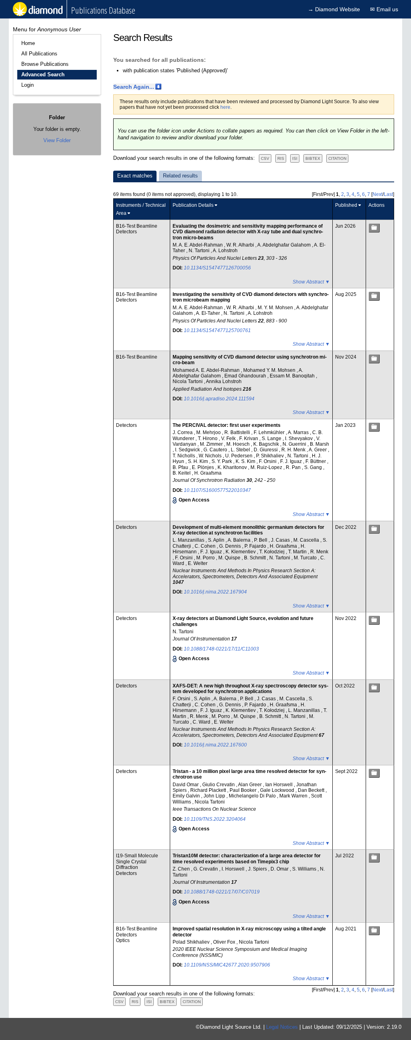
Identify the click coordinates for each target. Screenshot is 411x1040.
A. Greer (318, 450)
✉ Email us (384, 9)
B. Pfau (181, 467)
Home (28, 43)
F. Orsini (268, 461)
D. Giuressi (266, 450)
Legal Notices (282, 1027)
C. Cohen (206, 546)
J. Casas (281, 540)
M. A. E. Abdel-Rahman (198, 245)
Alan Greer (250, 784)
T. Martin (298, 552)
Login (27, 85)
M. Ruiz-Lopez (266, 467)
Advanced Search (43, 74)
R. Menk (319, 552)
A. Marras (299, 432)
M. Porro (206, 558)
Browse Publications (45, 64)
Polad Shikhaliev (192, 942)
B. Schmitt (255, 558)
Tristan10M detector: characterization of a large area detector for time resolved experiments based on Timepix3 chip (247, 858)
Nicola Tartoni (188, 381)
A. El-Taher (208, 313)
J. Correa (183, 432)
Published (346, 205)
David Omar (186, 784)
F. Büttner (316, 461)
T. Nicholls (184, 456)
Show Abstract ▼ (311, 282)
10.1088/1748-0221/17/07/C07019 (222, 892)
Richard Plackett (208, 790)
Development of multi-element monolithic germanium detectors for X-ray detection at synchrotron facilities (248, 530)
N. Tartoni (200, 250)
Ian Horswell (279, 784)
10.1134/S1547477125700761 (217, 330)
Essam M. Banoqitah (293, 376)
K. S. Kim (246, 461)
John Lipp (214, 796)
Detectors (126, 232)
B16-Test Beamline (136, 226)
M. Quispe (230, 558)
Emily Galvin (187, 796)
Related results (180, 176)
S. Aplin (217, 540)
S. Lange (272, 438)
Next (377, 194)
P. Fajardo (255, 546)
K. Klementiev (241, 552)
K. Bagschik (266, 444)
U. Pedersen (239, 456)
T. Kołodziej (272, 552)
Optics (123, 940)
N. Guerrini (295, 444)
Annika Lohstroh (224, 381)
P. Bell (261, 540)
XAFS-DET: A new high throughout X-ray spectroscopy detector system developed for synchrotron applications (250, 688)
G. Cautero (215, 450)
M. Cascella (306, 540)
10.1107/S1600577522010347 (217, 490)
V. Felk (229, 438)
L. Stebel (241, 450)
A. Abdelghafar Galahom (284, 245)
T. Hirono (208, 438)
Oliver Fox (224, 942)
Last (388, 194)
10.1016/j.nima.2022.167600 (215, 745)
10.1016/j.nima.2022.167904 (215, 592)
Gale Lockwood (277, 790)
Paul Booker (244, 790)
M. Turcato (306, 558)
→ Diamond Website (334, 9)
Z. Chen (182, 869)
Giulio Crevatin (219, 784)
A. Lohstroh (225, 250)
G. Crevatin (206, 869)
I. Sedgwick (188, 450)
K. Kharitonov (233, 467)
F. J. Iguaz (291, 461)
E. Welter (198, 563)
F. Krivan (249, 438)
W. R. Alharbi (240, 245)
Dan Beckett (312, 790)
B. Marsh (319, 444)
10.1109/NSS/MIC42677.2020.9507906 (227, 965)
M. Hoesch (238, 444)
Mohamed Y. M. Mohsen (270, 370)
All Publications (39, 54)
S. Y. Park (222, 461)
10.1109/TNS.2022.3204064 (215, 819)
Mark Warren (294, 796)
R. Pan (294, 467)
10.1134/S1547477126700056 (217, 268)
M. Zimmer (212, 444)
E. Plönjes (203, 467)
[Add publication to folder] (374, 227)
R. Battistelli (237, 432)
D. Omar (280, 869)
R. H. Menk (294, 450)
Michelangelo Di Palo (253, 796)
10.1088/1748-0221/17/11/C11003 (221, 649)
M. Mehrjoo (209, 432)
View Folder (57, 140)
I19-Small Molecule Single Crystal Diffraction (137, 861)
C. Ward (202, 722)
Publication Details (193, 205)
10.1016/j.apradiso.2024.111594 (219, 399)
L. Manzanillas (189, 540)
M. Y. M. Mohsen (276, 307)
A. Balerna (240, 540)
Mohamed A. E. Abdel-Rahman (207, 370)
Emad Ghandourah (245, 376)
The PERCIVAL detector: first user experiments (227, 425)
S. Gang (313, 467)
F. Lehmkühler (270, 432)
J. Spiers (258, 869)
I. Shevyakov (299, 438)
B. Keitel (182, 473)
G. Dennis (230, 546)
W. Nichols (211, 456)
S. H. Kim (198, 461)
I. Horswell (234, 869)
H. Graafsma (208, 473)
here (225, 107)
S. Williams (304, 869)
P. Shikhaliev (270, 456)
